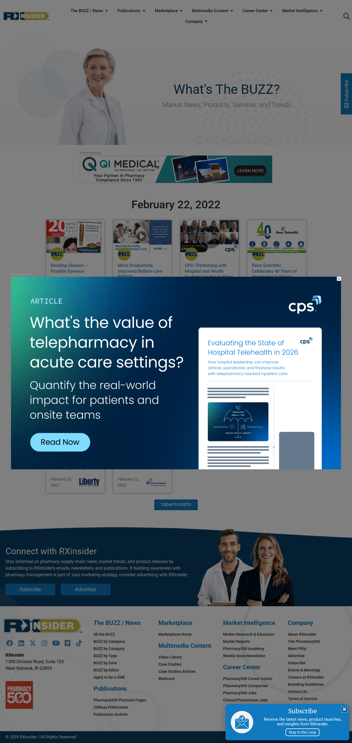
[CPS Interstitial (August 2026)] (176, 468)
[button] (344, 709)
